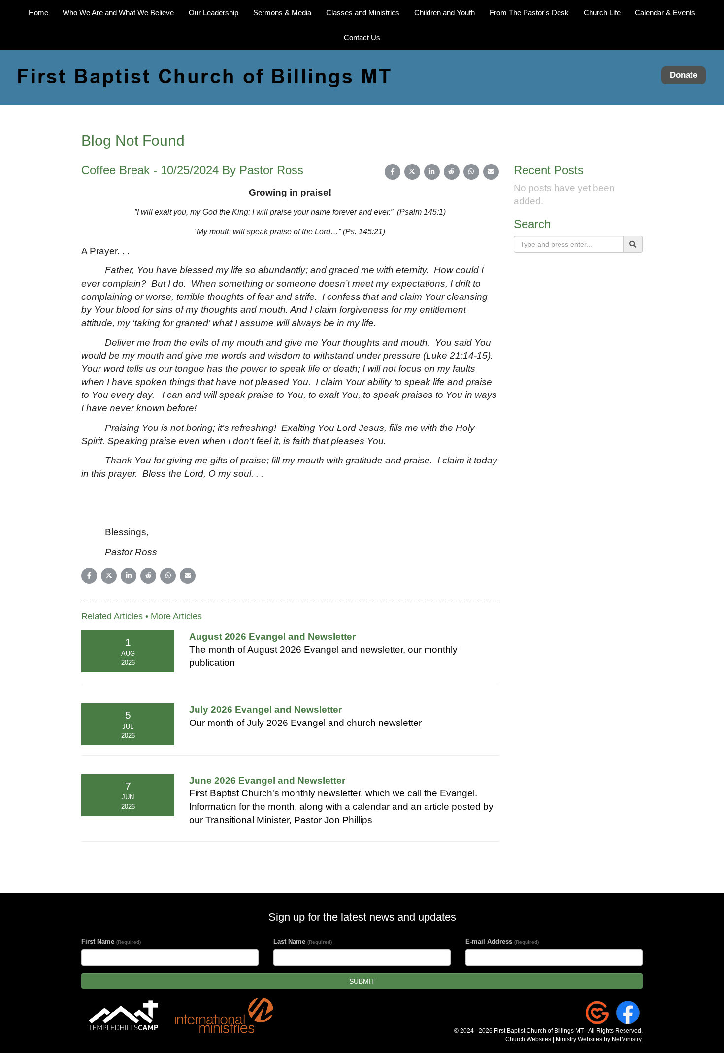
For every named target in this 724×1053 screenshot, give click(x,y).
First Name (111, 941)
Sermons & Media (282, 12)
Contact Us (362, 37)
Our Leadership (213, 12)
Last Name (302, 941)
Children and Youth (444, 12)
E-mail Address (502, 941)
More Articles (176, 616)
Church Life (602, 12)
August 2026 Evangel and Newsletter (272, 636)
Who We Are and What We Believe (118, 12)
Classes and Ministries (362, 12)
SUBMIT (362, 981)
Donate (683, 75)
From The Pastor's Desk (529, 12)
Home (38, 12)
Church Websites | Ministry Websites (554, 1039)
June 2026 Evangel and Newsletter (267, 780)
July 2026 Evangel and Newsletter (265, 709)
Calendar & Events (665, 12)
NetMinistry (626, 1039)
